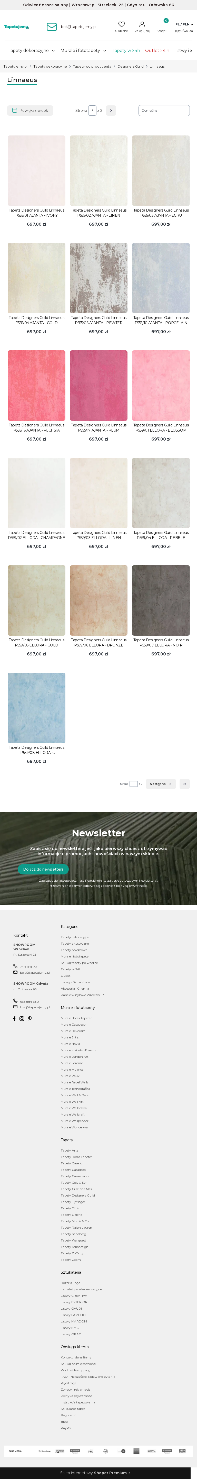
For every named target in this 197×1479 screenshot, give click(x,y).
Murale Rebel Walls (74, 1082)
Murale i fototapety (75, 956)
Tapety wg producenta (92, 66)
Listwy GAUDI (71, 1308)
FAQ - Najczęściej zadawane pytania (88, 1376)
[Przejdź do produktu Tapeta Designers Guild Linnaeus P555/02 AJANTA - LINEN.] (99, 170)
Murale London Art (74, 1056)
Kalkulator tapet (73, 1409)
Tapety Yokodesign (74, 1247)
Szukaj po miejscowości (78, 1364)
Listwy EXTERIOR (74, 1302)
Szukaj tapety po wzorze (79, 963)
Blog (64, 1421)
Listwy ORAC (71, 1334)
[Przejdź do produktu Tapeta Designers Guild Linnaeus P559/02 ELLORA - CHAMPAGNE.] (36, 493)
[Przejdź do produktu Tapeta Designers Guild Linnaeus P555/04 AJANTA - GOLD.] (36, 278)
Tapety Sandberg (73, 1234)
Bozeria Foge (70, 1283)
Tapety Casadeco (73, 1170)
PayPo (66, 1428)
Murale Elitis (69, 1037)
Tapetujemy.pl (15, 66)
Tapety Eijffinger (73, 1202)
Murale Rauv (70, 1076)
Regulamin (93, 880)
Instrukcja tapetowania (78, 1402)
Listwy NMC (70, 1328)
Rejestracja (68, 1383)
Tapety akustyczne (75, 943)
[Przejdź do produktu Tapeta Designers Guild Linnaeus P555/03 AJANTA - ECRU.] (161, 170)
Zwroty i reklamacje (75, 1389)
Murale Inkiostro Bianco (78, 1050)
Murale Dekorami (73, 1031)
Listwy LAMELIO (73, 1315)
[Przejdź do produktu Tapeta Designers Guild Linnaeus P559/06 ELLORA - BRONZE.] (99, 600)
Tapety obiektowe (74, 950)
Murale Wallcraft (73, 1114)
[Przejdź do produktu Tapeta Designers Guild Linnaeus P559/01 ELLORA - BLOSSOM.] (161, 385)
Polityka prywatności (77, 1396)
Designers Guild (130, 66)
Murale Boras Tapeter (76, 1018)
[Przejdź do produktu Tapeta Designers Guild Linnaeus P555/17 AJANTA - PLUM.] (99, 385)
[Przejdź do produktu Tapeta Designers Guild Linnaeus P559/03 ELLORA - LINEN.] (99, 493)
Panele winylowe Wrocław (81, 995)
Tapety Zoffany (72, 1253)
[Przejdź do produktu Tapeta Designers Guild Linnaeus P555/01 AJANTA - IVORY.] (36, 170)
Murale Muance (72, 1069)
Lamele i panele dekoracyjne (81, 1289)
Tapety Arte (69, 1150)
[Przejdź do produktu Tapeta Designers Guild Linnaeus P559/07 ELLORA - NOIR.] (161, 600)
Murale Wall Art (72, 1101)
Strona (81, 110)
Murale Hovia (70, 1044)
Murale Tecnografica (75, 1089)
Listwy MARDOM (74, 1321)
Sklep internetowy (93, 1473)
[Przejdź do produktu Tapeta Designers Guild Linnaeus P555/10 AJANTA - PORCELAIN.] (161, 278)
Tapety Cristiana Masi (77, 1189)
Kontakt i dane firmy (76, 1357)
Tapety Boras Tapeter (76, 1157)
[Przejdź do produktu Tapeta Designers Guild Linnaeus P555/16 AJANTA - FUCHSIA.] (36, 385)
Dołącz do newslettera (43, 869)
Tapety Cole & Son (74, 1182)
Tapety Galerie (71, 1215)
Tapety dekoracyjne (50, 66)
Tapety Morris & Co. (75, 1221)
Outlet (66, 976)
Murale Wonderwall (75, 1127)
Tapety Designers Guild (78, 1195)
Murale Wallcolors (73, 1108)
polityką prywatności (131, 886)
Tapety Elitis (70, 1208)
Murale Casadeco (73, 1024)
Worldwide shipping (75, 1370)
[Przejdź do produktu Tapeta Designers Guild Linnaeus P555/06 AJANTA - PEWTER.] (99, 278)
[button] (184, 24)
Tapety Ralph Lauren (76, 1227)
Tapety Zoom (71, 1260)
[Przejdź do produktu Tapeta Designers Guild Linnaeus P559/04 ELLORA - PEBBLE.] (161, 493)
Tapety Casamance (75, 1176)
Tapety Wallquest (73, 1240)
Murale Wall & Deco (75, 1095)
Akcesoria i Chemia (75, 988)
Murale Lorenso (72, 1063)
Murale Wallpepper (74, 1121)
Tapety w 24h (71, 969)
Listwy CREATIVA (74, 1296)
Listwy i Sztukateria (75, 982)
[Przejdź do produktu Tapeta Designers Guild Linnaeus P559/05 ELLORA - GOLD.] (36, 600)
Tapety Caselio (71, 1163)
